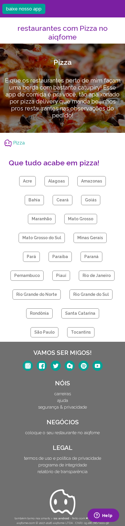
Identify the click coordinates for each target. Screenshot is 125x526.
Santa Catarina (80, 313)
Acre (27, 181)
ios (55, 518)
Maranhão (42, 219)
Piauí (61, 275)
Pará (31, 256)
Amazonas (91, 181)
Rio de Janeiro (97, 275)
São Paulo (44, 332)
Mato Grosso (80, 219)
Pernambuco (27, 275)
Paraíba (60, 256)
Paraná (91, 256)
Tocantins (81, 332)
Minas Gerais (90, 237)
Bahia (34, 200)
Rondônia (39, 313)
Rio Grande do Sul (91, 294)
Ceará (62, 200)
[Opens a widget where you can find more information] (103, 516)
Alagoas (56, 181)
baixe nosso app (24, 9)
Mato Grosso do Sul (41, 237)
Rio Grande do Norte (36, 294)
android (63, 518)
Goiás (91, 200)
